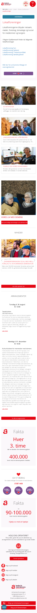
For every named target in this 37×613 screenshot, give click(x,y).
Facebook (12, 566)
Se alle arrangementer (18, 418)
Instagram (12, 575)
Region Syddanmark (23, 9)
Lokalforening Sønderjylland (13, 54)
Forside (10, 9)
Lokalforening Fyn (9, 48)
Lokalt (15, 9)
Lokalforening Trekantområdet (14, 52)
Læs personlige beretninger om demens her (14, 222)
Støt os (17, 73)
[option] (18, 254)
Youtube (11, 570)
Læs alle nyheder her (18, 286)
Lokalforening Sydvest (11, 50)
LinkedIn (11, 579)
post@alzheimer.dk (20, 598)
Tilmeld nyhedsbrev (18, 558)
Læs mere (5, 331)
